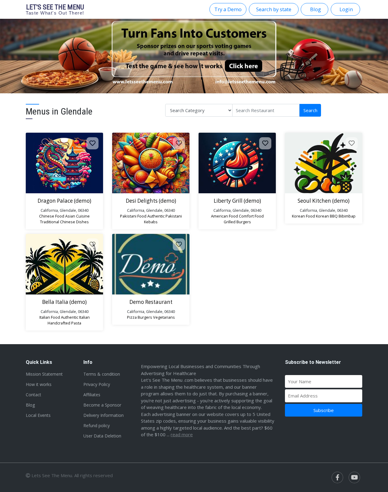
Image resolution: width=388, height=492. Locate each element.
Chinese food (51, 216)
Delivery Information (103, 415)
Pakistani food (133, 216)
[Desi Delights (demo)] (150, 163)
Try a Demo (228, 9)
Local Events (38, 415)
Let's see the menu (55, 9)
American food (224, 216)
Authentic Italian (75, 317)
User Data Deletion (102, 436)
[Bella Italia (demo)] (64, 264)
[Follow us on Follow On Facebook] (337, 477)
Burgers (145, 317)
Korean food (303, 216)
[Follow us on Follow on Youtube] (354, 477)
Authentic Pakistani (164, 216)
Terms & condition (101, 374)
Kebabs (151, 221)
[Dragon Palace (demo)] (64, 163)
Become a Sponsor (102, 405)
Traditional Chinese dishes (64, 221)
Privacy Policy (96, 384)
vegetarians (164, 317)
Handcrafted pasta (64, 323)
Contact (33, 394)
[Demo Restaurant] (150, 264)
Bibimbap (347, 216)
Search (310, 110)
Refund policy (96, 425)
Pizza (132, 317)
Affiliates (91, 394)
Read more (182, 434)
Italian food (49, 317)
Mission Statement (44, 374)
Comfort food (251, 216)
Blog (30, 405)
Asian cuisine (77, 216)
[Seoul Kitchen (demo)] (323, 163)
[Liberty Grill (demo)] (237, 163)
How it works (39, 384)
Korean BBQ (327, 216)
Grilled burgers (237, 221)
